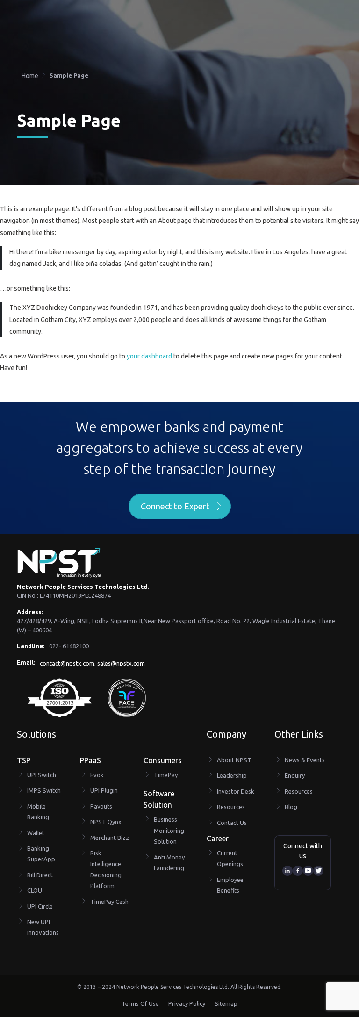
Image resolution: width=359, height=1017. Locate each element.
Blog (291, 806)
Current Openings (230, 858)
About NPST (234, 760)
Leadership (232, 775)
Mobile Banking (38, 811)
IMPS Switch (44, 790)
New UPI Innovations (43, 927)
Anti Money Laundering (169, 862)
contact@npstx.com (67, 663)
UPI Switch (41, 775)
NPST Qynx (106, 821)
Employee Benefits (230, 885)
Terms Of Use (140, 1003)
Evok (97, 775)
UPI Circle (40, 906)
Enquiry (295, 775)
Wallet (35, 833)
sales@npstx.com (121, 663)
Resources (231, 806)
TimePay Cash (109, 901)
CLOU (34, 890)
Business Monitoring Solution (169, 830)
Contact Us (232, 822)
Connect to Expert (175, 506)
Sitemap (226, 1003)
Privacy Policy (186, 1003)
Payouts (101, 806)
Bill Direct (40, 875)
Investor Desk (235, 791)
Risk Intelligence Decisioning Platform (106, 869)
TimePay (166, 775)
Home (30, 75)
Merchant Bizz (109, 837)
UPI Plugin (104, 790)
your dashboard (149, 356)
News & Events (305, 760)
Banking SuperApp (41, 853)
